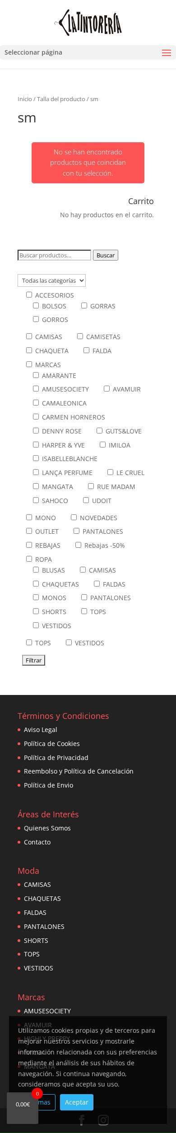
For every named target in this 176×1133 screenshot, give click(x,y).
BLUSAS (52, 570)
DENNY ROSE (61, 431)
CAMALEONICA (63, 403)
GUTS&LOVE (123, 431)
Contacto (37, 842)
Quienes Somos (47, 828)
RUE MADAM (115, 486)
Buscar (106, 255)
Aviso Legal (40, 729)
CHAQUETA (51, 350)
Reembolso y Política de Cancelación (79, 771)
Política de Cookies (52, 743)
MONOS (53, 597)
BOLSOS (53, 306)
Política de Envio (48, 785)
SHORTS (53, 611)
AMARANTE (58, 375)
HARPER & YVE (62, 445)
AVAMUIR (126, 389)
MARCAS (47, 364)
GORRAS (102, 306)
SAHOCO (54, 500)
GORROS (54, 319)
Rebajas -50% (104, 545)
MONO (44, 517)
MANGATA (56, 486)
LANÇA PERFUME (66, 472)
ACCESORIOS (53, 295)
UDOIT (100, 500)
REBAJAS (46, 545)
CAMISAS (47, 336)
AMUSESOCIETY (64, 389)
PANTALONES (102, 531)
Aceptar (76, 1102)
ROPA (42, 559)
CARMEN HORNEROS (72, 417)
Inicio (25, 99)
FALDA (101, 350)
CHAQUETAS (59, 584)
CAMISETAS (102, 336)
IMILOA (118, 445)
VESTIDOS (55, 625)
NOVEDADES (97, 517)
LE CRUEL (129, 472)
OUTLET (46, 531)
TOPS (97, 611)
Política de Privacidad (56, 757)
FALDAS (113, 584)
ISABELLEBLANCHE (68, 458)
